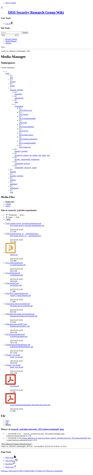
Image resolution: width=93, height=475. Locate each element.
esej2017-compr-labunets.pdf (20, 296)
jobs (11, 78)
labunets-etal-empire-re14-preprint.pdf (23, 316)
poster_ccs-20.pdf (16, 357)
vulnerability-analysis (22, 164)
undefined (13, 184)
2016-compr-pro (25, 147)
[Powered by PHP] (15, 471)
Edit (6, 423)
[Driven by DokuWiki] (53, 471)
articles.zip (14, 255)
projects (13, 82)
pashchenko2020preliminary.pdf (21, 347)
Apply (8, 219)
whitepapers (14, 188)
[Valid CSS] (40, 471)
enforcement (19, 98)
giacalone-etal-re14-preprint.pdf (21, 306)
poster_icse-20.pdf (16, 367)
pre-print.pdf (14, 386)
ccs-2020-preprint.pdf (17, 265)
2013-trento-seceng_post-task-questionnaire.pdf (27, 225)
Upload (8, 204)
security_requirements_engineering (27, 159)
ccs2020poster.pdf (16, 275)
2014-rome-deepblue (26, 127)
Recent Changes (11, 39)
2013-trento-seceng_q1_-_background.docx (25, 236)
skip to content (10, 3)
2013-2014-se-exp (25, 110)
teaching (13, 172)
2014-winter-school (26, 135)
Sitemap (8, 43)
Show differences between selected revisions (16, 444)
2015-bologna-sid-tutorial (28, 139)
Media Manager (11, 41)
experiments (19, 106)
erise (16, 102)
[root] (7, 73)
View (7, 421)
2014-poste (23, 123)
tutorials (13, 180)
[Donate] (4, 471)
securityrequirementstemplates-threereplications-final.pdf (30, 405)
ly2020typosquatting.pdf (18, 336)
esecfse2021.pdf (16, 285)
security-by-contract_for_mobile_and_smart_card (32, 155)
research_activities (16, 90)
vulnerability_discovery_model (26, 168)
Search (25, 33)
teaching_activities (16, 176)
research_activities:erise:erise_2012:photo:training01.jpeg (37, 429)
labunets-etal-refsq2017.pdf (19, 326)
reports (12, 86)
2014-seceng (23, 131)
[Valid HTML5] (29, 471)
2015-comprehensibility (27, 143)
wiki (11, 192)
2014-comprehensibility (27, 118)
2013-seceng (23, 114)
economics (18, 94)
